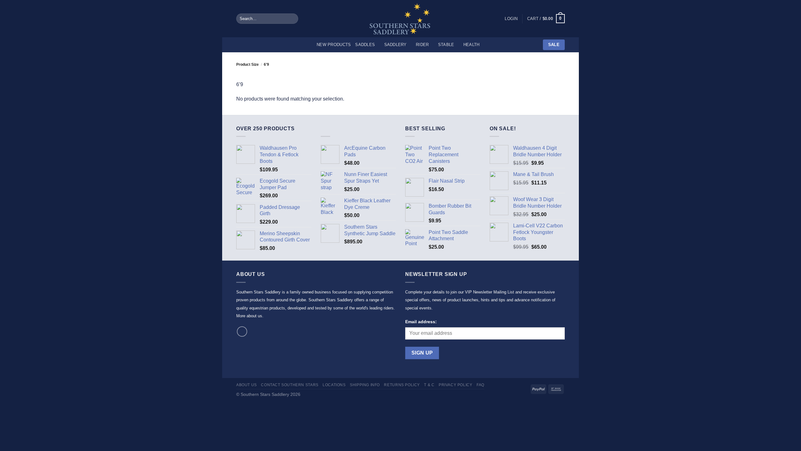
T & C (429, 385)
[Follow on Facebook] (242, 331)
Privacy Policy (455, 385)
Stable (446, 44)
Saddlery (395, 44)
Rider (422, 44)
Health (471, 44)
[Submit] (292, 18)
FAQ (480, 385)
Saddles (365, 44)
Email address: (421, 321)
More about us (249, 316)
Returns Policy (402, 385)
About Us (246, 385)
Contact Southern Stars (289, 385)
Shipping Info (365, 385)
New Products (334, 44)
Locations (334, 385)
